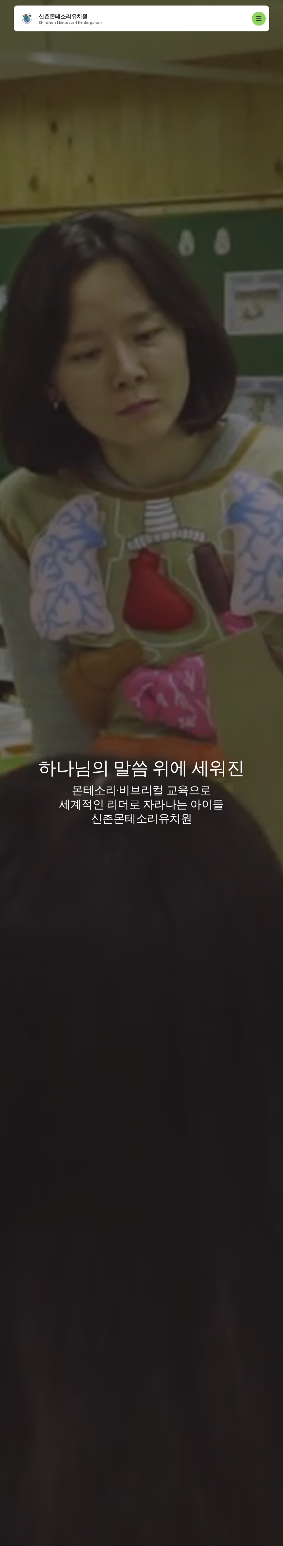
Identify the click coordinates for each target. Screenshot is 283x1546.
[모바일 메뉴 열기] (259, 19)
